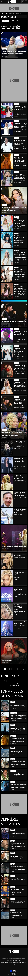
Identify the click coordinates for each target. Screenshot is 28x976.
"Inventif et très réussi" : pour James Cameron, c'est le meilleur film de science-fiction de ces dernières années (18, 903)
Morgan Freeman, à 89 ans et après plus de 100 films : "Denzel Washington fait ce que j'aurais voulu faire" (18, 846)
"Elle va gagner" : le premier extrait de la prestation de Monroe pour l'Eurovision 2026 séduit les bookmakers (14, 434)
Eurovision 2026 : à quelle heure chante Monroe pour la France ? (20, 350)
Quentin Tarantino (13, 680)
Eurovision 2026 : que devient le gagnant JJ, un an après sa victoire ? (20, 334)
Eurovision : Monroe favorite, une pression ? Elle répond (20, 607)
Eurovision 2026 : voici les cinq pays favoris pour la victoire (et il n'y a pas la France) (14, 322)
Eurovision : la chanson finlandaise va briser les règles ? (13, 659)
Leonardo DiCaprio (6, 683)
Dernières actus (7, 13)
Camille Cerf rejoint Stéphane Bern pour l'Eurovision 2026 (20, 494)
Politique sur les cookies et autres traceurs (17, 958)
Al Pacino (3, 680)
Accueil (2, 13)
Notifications (24, 962)
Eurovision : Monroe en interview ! (20, 554)
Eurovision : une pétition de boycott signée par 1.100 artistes (19, 461)
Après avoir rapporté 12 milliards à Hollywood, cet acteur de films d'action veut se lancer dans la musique (18, 775)
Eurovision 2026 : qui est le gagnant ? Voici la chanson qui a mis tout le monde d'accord (20, 289)
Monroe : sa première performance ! (20, 622)
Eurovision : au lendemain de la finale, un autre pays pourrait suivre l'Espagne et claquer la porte (20, 239)
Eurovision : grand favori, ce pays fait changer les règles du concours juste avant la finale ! (19, 368)
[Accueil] (12, 1)
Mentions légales (5, 958)
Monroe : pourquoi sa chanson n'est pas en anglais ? (20, 572)
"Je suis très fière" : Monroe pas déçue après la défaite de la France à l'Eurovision (20, 255)
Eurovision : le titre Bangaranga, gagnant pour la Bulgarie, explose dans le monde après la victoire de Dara (14, 209)
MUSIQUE (13, 13)
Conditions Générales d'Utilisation (9, 956)
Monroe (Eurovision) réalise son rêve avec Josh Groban (14, 547)
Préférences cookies (16, 964)
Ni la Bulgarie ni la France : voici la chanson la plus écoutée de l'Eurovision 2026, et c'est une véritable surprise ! (20, 144)
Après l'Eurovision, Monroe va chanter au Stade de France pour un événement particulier (14, 53)
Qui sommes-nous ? (20, 956)
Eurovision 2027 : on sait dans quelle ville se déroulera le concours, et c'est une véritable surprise (20, 109)
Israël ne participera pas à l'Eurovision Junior (20, 511)
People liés (15, 20)
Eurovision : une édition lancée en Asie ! (19, 589)
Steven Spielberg (17, 683)
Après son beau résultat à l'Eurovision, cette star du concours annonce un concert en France (20, 160)
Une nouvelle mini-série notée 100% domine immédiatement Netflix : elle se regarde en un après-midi (18, 717)
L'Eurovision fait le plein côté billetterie (20, 442)
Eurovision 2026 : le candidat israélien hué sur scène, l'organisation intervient (19, 402)
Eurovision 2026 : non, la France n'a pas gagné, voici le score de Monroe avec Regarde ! (19, 272)
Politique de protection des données (13, 960)
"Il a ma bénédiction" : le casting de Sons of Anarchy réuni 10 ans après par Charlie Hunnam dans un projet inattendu (18, 857)
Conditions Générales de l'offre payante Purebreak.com (11, 962)
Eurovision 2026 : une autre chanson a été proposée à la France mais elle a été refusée (20, 126)
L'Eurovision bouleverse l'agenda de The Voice (20, 477)
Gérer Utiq (10, 964)
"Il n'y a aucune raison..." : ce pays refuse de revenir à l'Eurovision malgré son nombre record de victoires (19, 177)
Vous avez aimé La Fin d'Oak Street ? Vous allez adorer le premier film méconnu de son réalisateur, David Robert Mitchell (18, 869)
